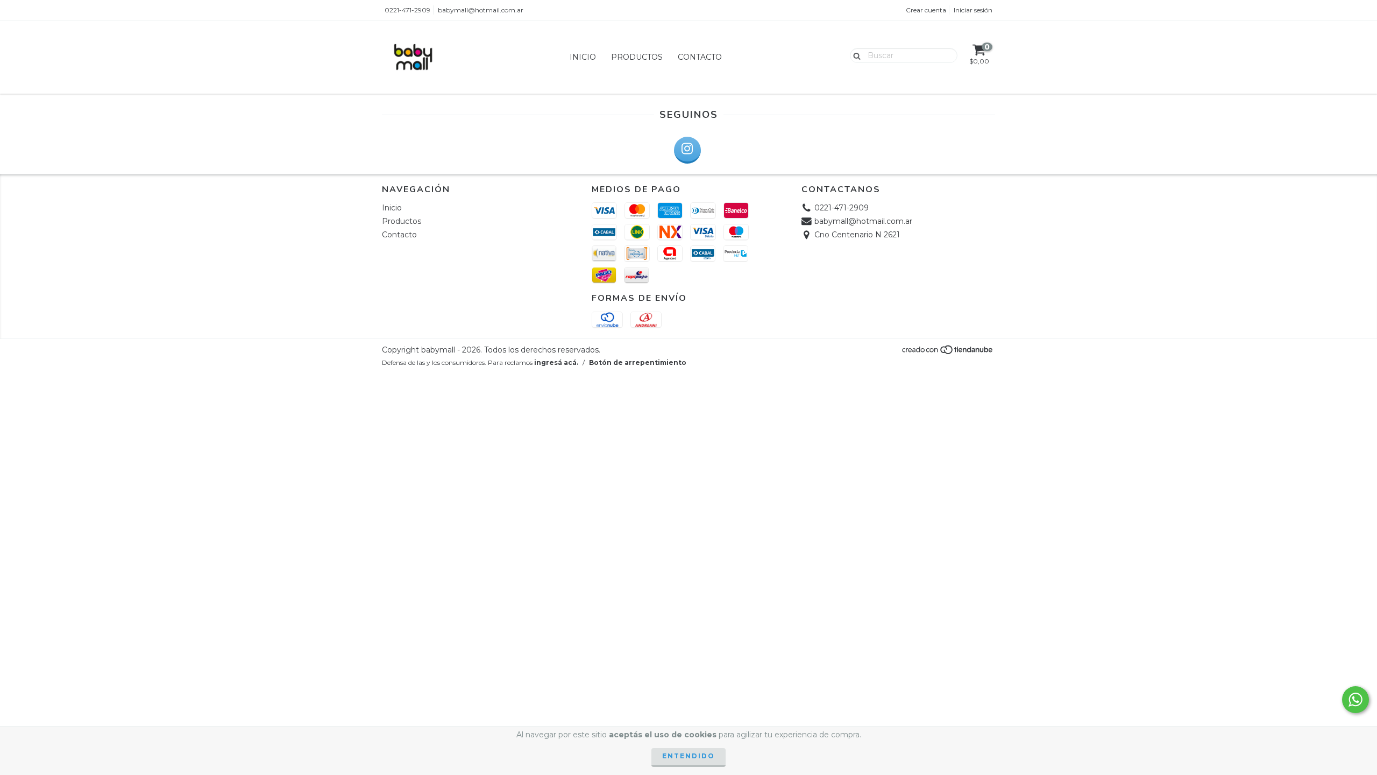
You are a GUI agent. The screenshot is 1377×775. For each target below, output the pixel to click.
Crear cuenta (926, 10)
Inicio (583, 57)
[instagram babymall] (687, 150)
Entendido (688, 756)
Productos (637, 57)
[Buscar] (854, 55)
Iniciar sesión (973, 10)
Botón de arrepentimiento (637, 362)
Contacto (700, 57)
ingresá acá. (556, 362)
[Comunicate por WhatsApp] (1355, 699)
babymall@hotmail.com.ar (480, 10)
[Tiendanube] (948, 352)
